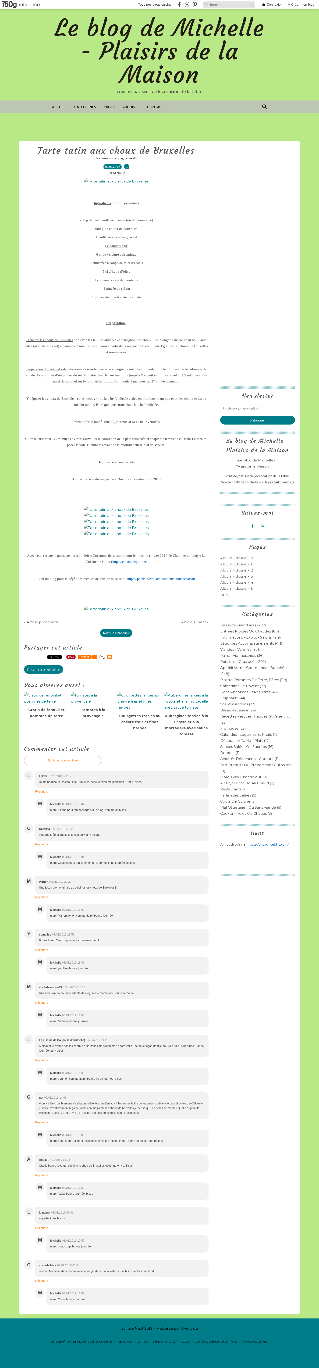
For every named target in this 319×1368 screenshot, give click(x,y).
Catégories (85, 107)
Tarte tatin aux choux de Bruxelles (116, 150)
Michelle (252, 482)
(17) (245, 740)
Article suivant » (195, 622)
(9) (243, 777)
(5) (238, 795)
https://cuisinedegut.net (129, 562)
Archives (130, 107)
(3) (246, 813)
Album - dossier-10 (236, 558)
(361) (242, 655)
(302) (243, 661)
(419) (250, 637)
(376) (240, 649)
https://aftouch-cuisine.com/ (268, 845)
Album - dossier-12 (236, 570)
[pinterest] (195, 4)
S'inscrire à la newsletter (43, 669)
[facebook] (179, 4)
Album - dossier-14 (236, 582)
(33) (237, 704)
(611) (249, 631)
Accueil (59, 107)
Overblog (189, 1328)
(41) (232, 698)
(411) (251, 643)
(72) (243, 686)
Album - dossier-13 (236, 576)
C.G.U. (185, 1341)
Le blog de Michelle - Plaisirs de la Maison (159, 51)
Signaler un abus (164, 1341)
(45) (249, 692)
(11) (230, 752)
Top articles (124, 1341)
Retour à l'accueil (116, 633)
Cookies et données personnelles (216, 1341)
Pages (109, 107)
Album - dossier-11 (236, 564)
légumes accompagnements (116, 158)
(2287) (243, 625)
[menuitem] (59, 106)
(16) (246, 746)
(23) (233, 728)
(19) (249, 734)
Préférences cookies (254, 1341)
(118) (253, 680)
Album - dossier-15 (236, 588)
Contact (155, 107)
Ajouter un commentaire (62, 760)
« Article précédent (41, 622)
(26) (238, 710)
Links (224, 594)
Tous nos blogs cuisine (155, 4)
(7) (233, 789)
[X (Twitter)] (187, 4)
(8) (247, 783)
